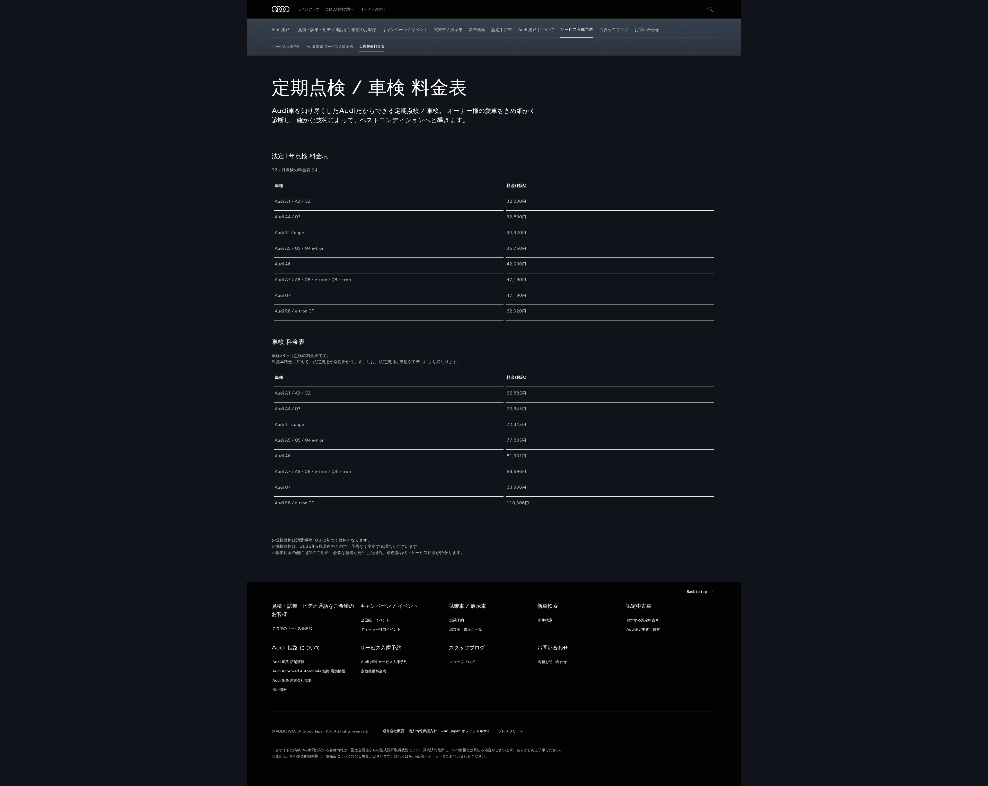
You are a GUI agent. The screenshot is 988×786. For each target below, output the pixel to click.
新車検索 (545, 620)
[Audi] (280, 9)
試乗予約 (456, 620)
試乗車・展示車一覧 (465, 629)
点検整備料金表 (373, 671)
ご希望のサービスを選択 (292, 628)
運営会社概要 (393, 731)
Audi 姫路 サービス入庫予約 (384, 661)
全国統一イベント (375, 620)
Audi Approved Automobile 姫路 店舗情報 (308, 671)
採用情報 (279, 689)
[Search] (710, 9)
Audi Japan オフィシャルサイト (467, 731)
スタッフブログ (462, 661)
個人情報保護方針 (422, 731)
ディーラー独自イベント (381, 629)
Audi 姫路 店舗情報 (288, 661)
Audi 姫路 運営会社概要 (292, 680)
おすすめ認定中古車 (643, 620)
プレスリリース (510, 731)
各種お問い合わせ (552, 661)
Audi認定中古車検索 (643, 629)
